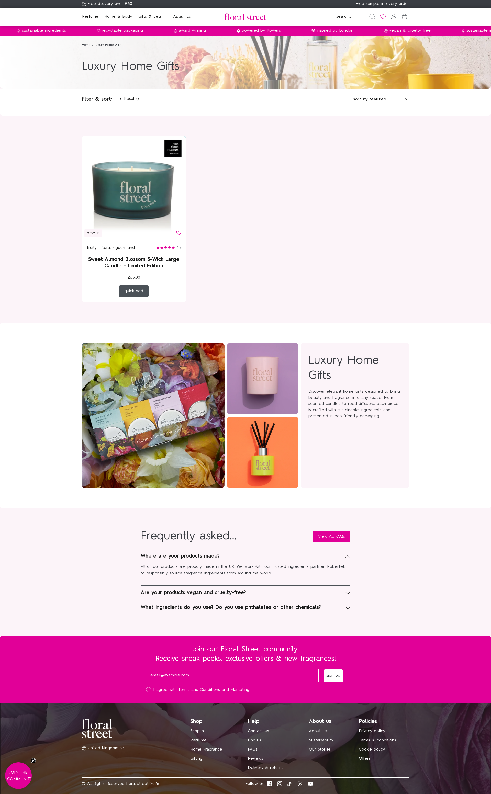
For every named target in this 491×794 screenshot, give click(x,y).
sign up (295, 436)
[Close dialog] (340, 326)
